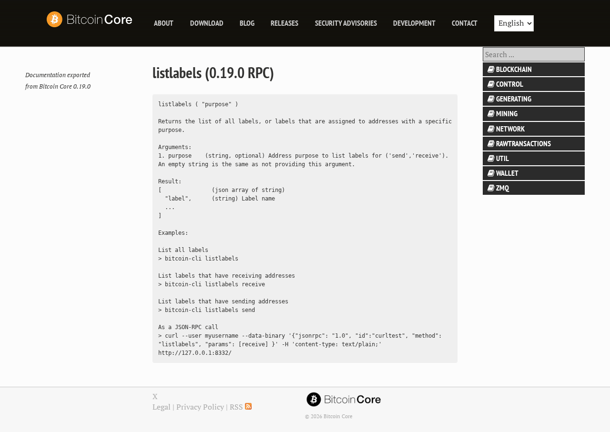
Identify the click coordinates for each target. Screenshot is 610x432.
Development (414, 23)
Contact (465, 23)
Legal (161, 407)
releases (284, 23)
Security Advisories (346, 23)
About (163, 23)
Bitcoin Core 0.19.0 (65, 86)
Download (207, 23)
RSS (237, 407)
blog (247, 23)
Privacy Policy (200, 407)
